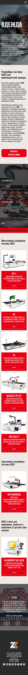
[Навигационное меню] (26, 2)
